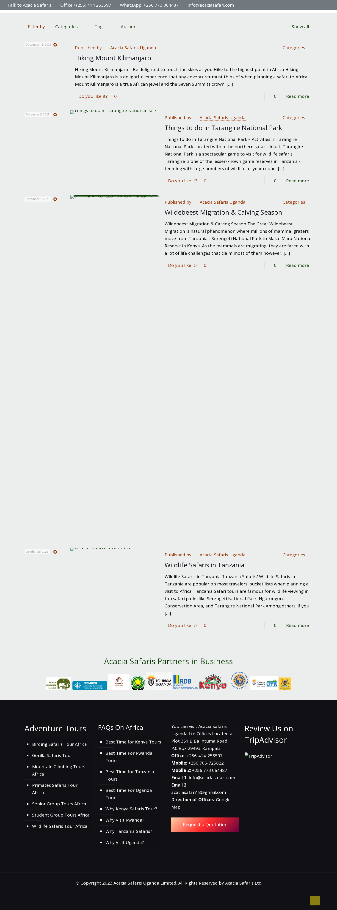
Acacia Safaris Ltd (243, 883)
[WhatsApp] (296, 5)
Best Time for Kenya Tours (133, 742)
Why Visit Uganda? (124, 842)
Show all (300, 27)
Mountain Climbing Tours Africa (58, 770)
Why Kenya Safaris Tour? (131, 809)
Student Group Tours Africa (61, 815)
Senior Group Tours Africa (59, 804)
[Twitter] (308, 5)
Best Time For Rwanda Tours (128, 756)
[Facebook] (302, 5)
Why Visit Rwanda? (124, 820)
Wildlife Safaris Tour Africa (59, 826)
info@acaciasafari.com (211, 5)
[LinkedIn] (314, 5)
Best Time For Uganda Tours (128, 794)
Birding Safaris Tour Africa (59, 744)
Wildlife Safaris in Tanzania (204, 564)
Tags (100, 27)
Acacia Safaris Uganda (133, 48)
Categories (66, 27)
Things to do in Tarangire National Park (223, 127)
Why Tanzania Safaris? (128, 831)
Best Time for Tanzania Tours (129, 775)
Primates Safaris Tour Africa (54, 788)
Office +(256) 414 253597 (85, 5)
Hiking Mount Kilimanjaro (113, 57)
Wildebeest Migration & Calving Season (223, 212)
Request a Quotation (205, 824)
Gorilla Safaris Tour (52, 755)
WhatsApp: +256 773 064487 (149, 5)
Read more (297, 96)
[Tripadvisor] (327, 5)
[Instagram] (321, 5)
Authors (129, 27)
